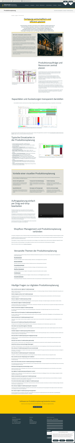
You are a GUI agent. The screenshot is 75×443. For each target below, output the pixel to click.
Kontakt (30, 419)
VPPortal (44, 373)
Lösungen (64, 10)
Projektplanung (17, 272)
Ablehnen (62, 440)
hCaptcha (49, 430)
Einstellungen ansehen (69, 440)
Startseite (12, 15)
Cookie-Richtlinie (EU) (32, 423)
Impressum (31, 420)
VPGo (54, 373)
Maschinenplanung (18, 257)
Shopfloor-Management (28, 244)
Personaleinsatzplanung (19, 265)
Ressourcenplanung (18, 261)
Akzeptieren (56, 440)
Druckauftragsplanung (18, 276)
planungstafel (60, 10)
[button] (73, 432)
